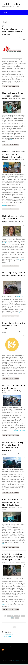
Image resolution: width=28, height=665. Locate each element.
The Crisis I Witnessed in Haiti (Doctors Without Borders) (12, 32)
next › (12, 617)
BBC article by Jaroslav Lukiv (17, 139)
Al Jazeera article (16, 312)
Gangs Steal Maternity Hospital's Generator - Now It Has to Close (12, 502)
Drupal (10, 646)
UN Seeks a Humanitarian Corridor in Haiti (13, 386)
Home (4, 18)
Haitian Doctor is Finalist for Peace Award (13, 217)
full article (20, 259)
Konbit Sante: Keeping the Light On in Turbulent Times (13, 326)
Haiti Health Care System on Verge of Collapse (13, 94)
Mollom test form (8, 634)
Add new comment (14, 86)
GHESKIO (20, 238)
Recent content (8, 636)
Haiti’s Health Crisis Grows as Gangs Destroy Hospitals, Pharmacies (13, 154)
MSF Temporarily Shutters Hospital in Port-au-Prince (13, 274)
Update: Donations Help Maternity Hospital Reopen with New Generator (12, 446)
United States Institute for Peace (10, 243)
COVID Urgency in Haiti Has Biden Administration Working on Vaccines (13, 557)
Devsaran (14, 662)
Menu (5, 12)
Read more (6, 86)
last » (17, 617)
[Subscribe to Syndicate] (3, 650)
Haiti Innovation (11, 4)
